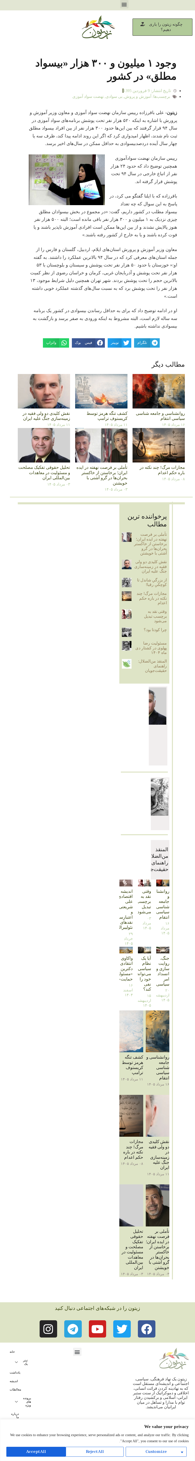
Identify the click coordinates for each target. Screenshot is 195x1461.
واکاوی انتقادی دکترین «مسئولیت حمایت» (123, 969)
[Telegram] (73, 1329)
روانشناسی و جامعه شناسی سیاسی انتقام (160, 416)
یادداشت (15, 1372)
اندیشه (14, 1381)
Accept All (36, 1451)
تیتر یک (25, 1362)
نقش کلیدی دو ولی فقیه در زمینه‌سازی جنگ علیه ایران (46, 416)
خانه (12, 1351)
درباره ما (15, 1415)
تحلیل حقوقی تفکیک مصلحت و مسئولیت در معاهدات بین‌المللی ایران (44, 472)
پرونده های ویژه (27, 1401)
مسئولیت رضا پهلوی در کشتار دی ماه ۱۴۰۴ (151, 648)
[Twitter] (122, 1329)
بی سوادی (114, 96)
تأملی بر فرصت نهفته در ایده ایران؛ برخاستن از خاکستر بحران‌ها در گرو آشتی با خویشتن (101, 475)
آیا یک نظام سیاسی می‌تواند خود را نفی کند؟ (144, 974)
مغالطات (15, 1389)
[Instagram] (48, 1329)
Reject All (95, 1451)
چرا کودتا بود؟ (155, 630)
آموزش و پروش (137, 96)
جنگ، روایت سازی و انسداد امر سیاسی (162, 971)
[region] (97, 1440)
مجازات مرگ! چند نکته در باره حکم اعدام (162, 470)
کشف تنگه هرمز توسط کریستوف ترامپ (107, 416)
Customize (156, 1451)
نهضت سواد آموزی (88, 96)
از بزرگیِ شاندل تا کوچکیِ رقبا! (152, 582)
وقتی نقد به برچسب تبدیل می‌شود (155, 616)
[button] (124, 4)
